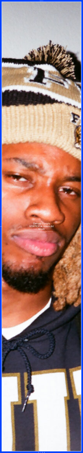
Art (41, 221)
